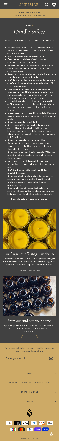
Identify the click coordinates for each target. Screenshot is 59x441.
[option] (29, 14)
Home (29, 25)
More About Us (29, 337)
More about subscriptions (29, 270)
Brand (29, 401)
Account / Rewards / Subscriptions (29, 383)
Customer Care (29, 392)
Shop (29, 373)
